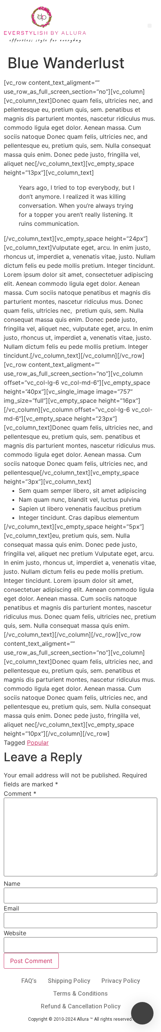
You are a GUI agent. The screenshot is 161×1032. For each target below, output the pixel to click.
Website (15, 933)
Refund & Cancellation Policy (81, 1006)
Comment (20, 793)
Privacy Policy (120, 980)
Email (11, 908)
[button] (150, 26)
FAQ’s (29, 980)
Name (12, 883)
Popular (38, 742)
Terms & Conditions (80, 993)
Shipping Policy (69, 980)
